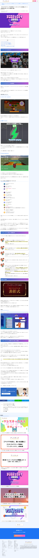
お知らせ (3, 553)
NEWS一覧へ (18, 524)
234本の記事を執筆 (5, 409)
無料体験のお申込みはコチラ (18, 535)
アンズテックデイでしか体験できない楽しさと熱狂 (7, 46)
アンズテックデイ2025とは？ (4, 41)
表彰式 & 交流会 (3, 45)
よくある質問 (3, 552)
